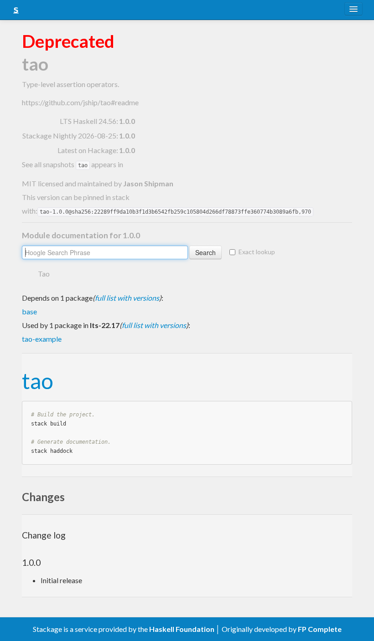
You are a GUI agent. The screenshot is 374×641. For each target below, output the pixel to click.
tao (37, 381)
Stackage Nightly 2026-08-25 (69, 135)
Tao (44, 273)
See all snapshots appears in (72, 164)
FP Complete (320, 629)
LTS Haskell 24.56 (88, 121)
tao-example (42, 338)
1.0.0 (127, 121)
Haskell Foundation (181, 629)
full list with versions (127, 297)
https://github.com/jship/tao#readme (80, 102)
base (29, 311)
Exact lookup (257, 252)
